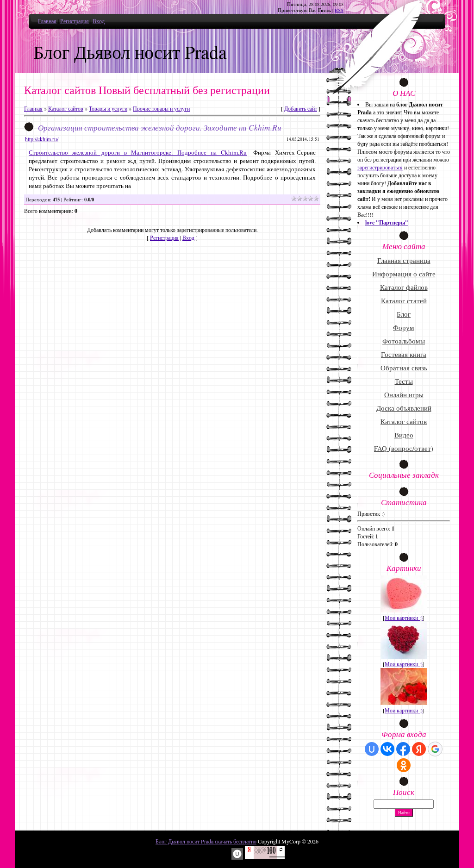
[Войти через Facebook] (403, 749)
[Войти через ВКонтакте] (387, 749)
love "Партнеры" (386, 222)
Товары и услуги (108, 108)
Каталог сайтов (65, 108)
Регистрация (74, 21)
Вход (99, 21)
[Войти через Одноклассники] (404, 765)
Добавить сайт (300, 108)
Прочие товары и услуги (161, 108)
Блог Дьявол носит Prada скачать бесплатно (206, 841)
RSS (339, 10)
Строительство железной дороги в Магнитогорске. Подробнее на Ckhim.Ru (138, 152)
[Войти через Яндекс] (419, 749)
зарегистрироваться (380, 167)
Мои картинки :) (404, 617)
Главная (47, 21)
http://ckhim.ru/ (41, 139)
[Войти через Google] (435, 749)
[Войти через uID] (372, 749)
